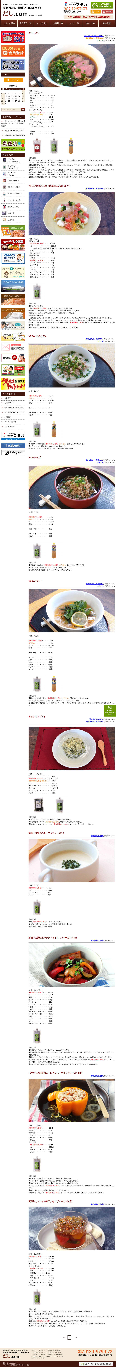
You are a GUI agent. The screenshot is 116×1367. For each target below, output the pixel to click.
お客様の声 (58, 23)
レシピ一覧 (74, 23)
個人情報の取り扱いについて (15, 412)
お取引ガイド (9, 403)
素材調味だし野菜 (97, 836)
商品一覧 (43, 1354)
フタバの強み (9, 23)
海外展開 (106, 23)
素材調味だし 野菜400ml (95, 188)
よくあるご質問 (10, 422)
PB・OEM (90, 23)
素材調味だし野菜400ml (95, 722)
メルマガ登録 (47, 1356)
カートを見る (42, 23)
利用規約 (8, 417)
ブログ (54, 1356)
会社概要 (8, 398)
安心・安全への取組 (36, 1356)
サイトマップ (9, 426)
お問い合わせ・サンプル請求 (38, 1358)
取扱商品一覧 (25, 23)
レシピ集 (61, 1356)
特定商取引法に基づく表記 (14, 407)
